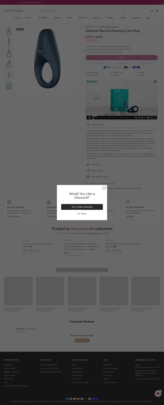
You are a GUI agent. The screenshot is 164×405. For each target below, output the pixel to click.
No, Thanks (82, 214)
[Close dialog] (104, 188)
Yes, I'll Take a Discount (82, 207)
